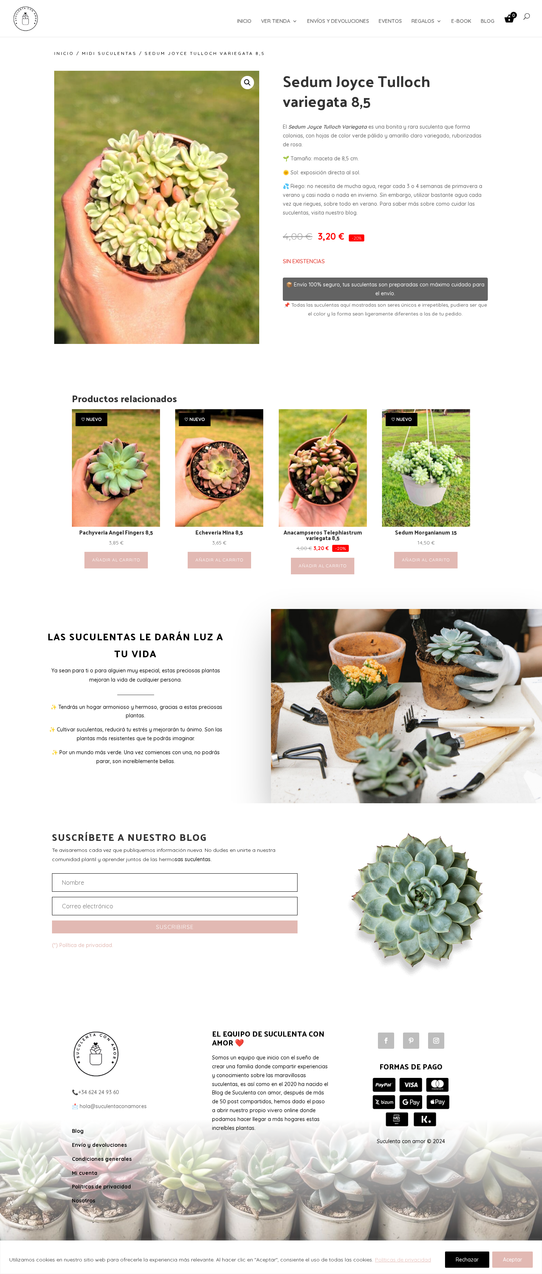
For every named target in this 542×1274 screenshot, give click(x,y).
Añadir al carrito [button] (116, 560)
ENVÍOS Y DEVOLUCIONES (338, 21)
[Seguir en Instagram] (436, 1041)
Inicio (64, 53)
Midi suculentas (109, 53)
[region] (271, 1257)
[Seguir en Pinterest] (411, 1041)
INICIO (244, 21)
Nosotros (83, 1200)
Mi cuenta (84, 1173)
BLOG (487, 21)
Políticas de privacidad (403, 1259)
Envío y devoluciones (99, 1145)
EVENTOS (390, 21)
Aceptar (512, 1259)
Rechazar (467, 1259)
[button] (247, 82)
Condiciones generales (102, 1159)
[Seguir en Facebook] (386, 1041)
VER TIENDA (275, 21)
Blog (78, 1131)
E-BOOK (461, 21)
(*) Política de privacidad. (82, 945)
